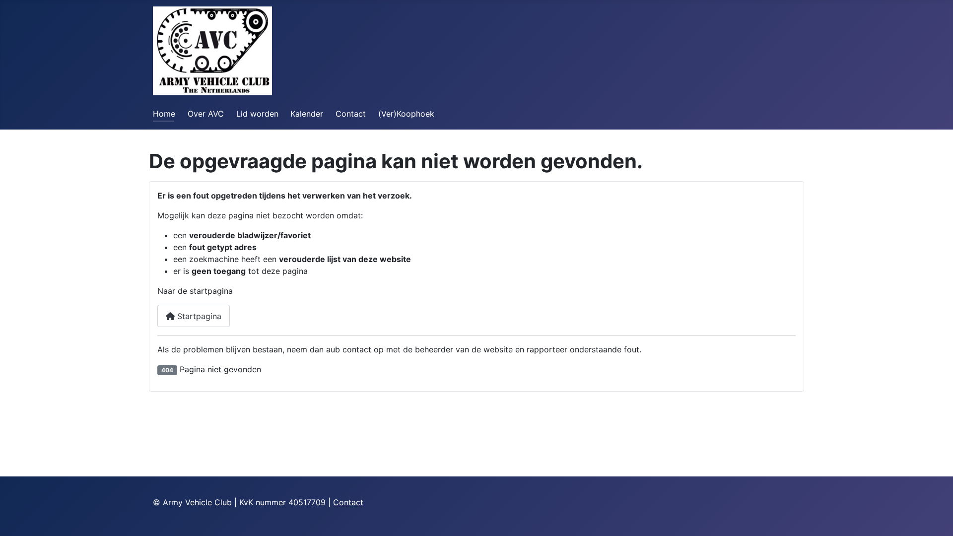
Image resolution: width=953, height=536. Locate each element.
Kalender (306, 114)
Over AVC (206, 114)
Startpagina (198, 316)
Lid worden (257, 114)
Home (164, 114)
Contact (351, 114)
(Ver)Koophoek (406, 114)
